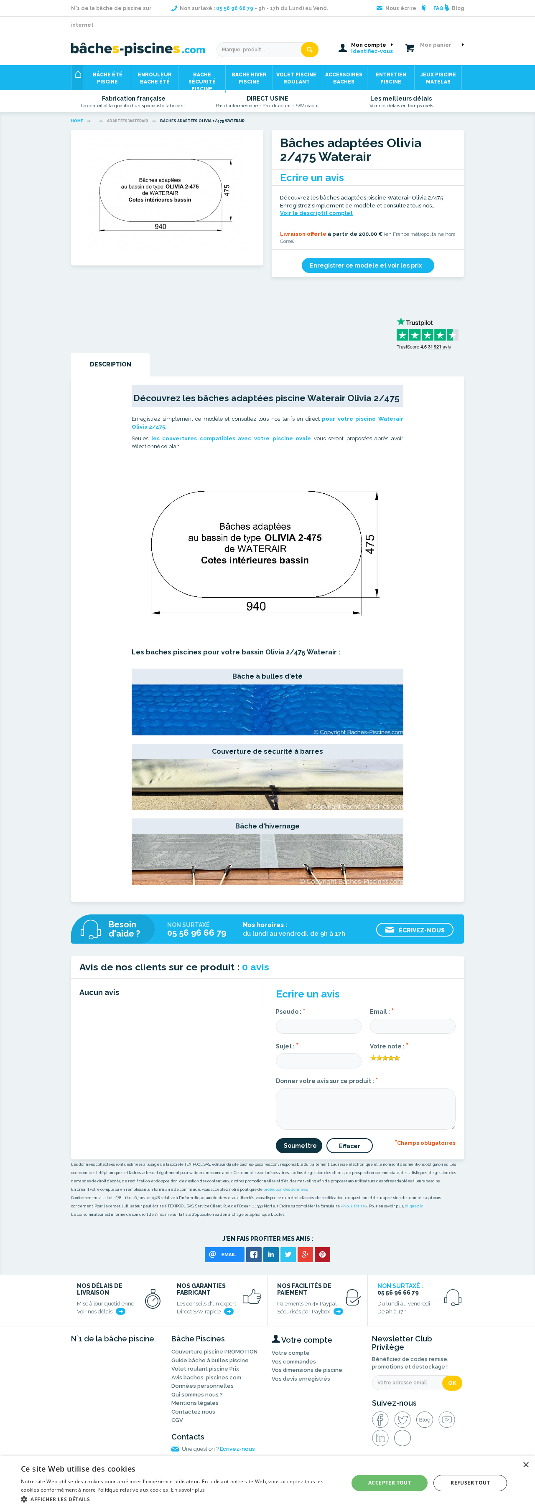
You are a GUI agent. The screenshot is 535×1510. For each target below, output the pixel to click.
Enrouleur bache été (155, 78)
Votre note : (389, 1045)
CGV (177, 1420)
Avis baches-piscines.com (206, 1377)
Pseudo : (291, 1010)
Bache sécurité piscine (202, 81)
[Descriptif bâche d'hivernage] (267, 859)
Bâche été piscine (107, 78)
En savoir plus (188, 1489)
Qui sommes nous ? (197, 1394)
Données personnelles (202, 1386)
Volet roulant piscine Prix (205, 1369)
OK (452, 1383)
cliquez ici (415, 1206)
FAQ (438, 8)
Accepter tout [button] (389, 1482)
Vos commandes (294, 1361)
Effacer (349, 1146)
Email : (382, 1010)
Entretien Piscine (391, 78)
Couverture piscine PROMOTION (214, 1351)
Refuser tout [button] (470, 1482)
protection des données (285, 1189)
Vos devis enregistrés (301, 1379)
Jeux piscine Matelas (438, 78)
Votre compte (291, 1353)
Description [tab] (110, 364)
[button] (180, 1499)
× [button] (525, 1465)
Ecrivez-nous (237, 1449)
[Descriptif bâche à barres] (267, 784)
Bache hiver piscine (249, 78)
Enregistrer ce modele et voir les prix (366, 265)
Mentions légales (195, 1403)
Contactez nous (193, 1412)
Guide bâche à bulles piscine (210, 1360)
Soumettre (300, 1145)
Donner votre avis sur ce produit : (327, 1080)
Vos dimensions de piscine (307, 1370)
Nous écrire (354, 1206)
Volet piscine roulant (296, 78)
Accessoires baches (343, 78)
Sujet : (287, 1045)
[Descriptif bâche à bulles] (267, 709)
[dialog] (267, 1483)
